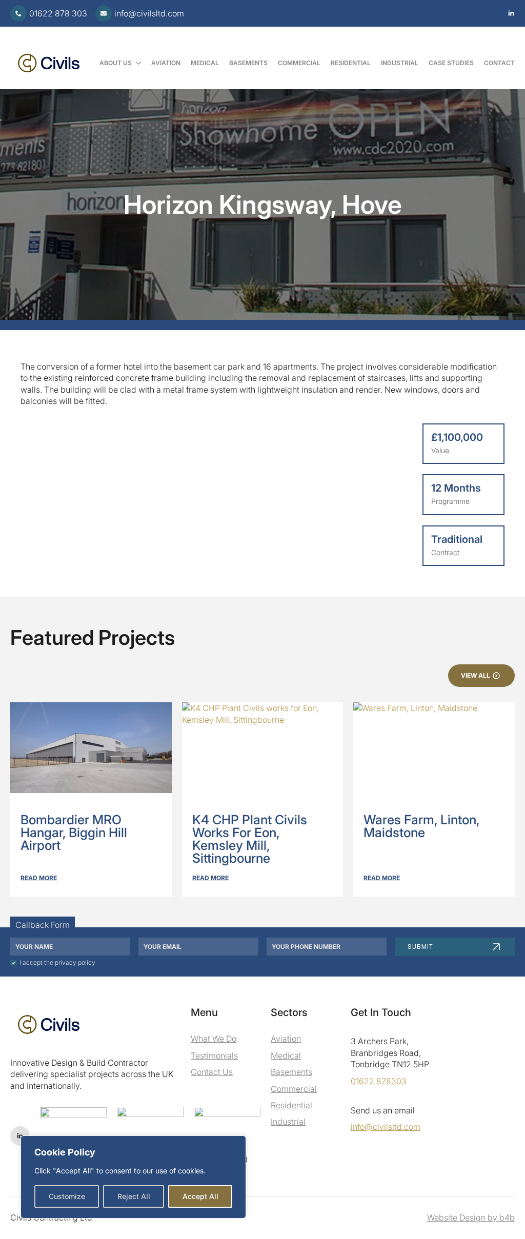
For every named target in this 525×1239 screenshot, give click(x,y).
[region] (133, 1176)
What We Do (213, 1038)
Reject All (133, 1196)
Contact (499, 63)
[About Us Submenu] (136, 63)
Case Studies (451, 63)
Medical (205, 63)
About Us (115, 63)
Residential (351, 63)
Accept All (200, 1196)
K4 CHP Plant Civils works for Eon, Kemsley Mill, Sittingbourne (249, 839)
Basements (248, 63)
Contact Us (212, 1072)
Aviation (165, 63)
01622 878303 (379, 1081)
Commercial (299, 63)
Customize (67, 1196)
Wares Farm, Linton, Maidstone (421, 826)
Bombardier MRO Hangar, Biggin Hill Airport (74, 833)
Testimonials (214, 1055)
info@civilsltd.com (385, 1127)
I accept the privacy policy (57, 962)
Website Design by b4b (471, 1217)
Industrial (399, 63)
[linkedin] (511, 13)
